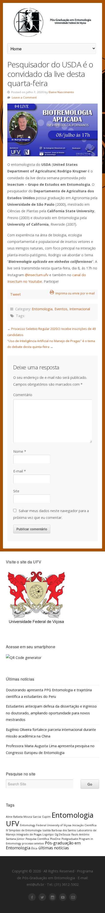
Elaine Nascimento (61, 92)
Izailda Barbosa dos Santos (59, 830)
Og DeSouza (62, 834)
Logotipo (48, 834)
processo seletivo (33, 843)
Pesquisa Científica (37, 839)
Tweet (15, 294)
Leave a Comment (24, 97)
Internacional (79, 309)
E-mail (19, 471)
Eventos (60, 309)
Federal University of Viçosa (53, 825)
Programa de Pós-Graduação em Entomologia (52, 22)
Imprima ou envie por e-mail (75, 293)
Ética (34, 848)
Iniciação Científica (84, 825)
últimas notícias (53, 848)
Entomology (27, 825)
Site (16, 491)
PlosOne (55, 839)
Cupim (46, 816)
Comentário (22, 394)
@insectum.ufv (36, 275)
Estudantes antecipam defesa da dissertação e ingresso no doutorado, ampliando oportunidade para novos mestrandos (51, 713)
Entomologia (42, 309)
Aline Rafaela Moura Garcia (23, 816)
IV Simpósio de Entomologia (24, 830)
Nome (19, 451)
